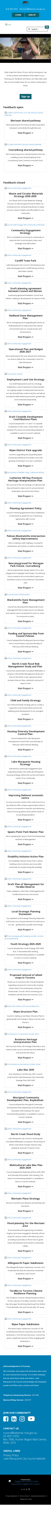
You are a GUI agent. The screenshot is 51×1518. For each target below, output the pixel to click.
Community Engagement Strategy (26, 232)
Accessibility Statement (38, 1496)
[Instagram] (22, 1419)
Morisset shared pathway (26, 120)
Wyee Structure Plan (25, 1011)
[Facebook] (5, 1419)
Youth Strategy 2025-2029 (25, 944)
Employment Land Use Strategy (25, 379)
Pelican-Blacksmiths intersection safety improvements (26, 537)
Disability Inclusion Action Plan (26, 856)
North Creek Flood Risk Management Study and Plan (25, 665)
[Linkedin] (13, 1419)
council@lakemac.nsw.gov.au (33, 9)
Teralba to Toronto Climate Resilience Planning (26, 1292)
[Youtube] (31, 1419)
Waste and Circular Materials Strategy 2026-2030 (26, 195)
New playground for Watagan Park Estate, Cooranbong (25, 564)
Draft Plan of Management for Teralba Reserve (26, 885)
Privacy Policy (11, 1455)
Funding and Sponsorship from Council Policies (26, 635)
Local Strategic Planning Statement (26, 913)
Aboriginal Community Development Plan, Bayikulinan (25, 1099)
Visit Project (24, 132)
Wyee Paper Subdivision (25, 1324)
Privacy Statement (11, 1496)
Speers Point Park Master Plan (26, 831)
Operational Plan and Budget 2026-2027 (26, 350)
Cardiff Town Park (25, 260)
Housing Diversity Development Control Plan (26, 733)
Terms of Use (24, 1496)
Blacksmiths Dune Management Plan (26, 601)
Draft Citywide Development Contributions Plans (26, 418)
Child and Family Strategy (25, 700)
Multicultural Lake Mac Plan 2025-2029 (26, 1166)
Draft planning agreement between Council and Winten (25, 290)
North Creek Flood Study (25, 1134)
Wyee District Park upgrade (25, 450)
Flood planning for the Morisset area (26, 1224)
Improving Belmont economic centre (25, 796)
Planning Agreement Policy (25, 508)
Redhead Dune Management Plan (26, 317)
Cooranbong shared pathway (25, 149)
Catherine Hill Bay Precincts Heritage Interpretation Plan (25, 479)
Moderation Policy (26, 1499)
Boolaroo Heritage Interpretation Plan (25, 1041)
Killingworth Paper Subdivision (25, 1263)
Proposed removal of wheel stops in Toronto (26, 976)
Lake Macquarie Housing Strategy (25, 763)
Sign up (25, 96)
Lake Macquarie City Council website (24, 1458)
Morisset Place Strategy (25, 1198)
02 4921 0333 (12, 9)
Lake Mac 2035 (25, 1069)
